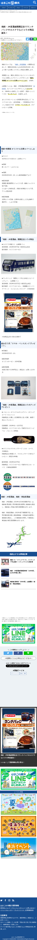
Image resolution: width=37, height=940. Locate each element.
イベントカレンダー (6, 910)
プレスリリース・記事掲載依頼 (24, 910)
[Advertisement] (18, 18)
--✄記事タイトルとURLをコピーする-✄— (11, 40)
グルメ (18, 7)
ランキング (11, 7)
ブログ (3, 7)
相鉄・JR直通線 (20, 64)
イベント (25, 7)
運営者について (5, 908)
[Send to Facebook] (31, 39)
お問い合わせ (30, 908)
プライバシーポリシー (18, 908)
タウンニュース (15, 673)
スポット (33, 7)
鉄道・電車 (23, 673)
